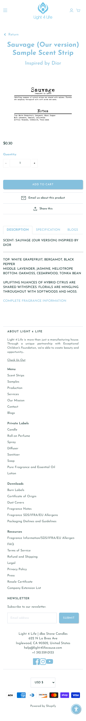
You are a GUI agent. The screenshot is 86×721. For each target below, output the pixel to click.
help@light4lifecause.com (43, 648)
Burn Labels (15, 490)
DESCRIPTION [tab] (18, 230)
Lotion (11, 473)
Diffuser (12, 448)
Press (11, 575)
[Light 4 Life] (43, 10)
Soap (11, 461)
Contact (12, 406)
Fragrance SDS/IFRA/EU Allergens (32, 515)
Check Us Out (16, 360)
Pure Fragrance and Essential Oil (31, 467)
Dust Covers (15, 502)
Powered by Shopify (43, 706)
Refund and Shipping (22, 556)
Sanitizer (13, 454)
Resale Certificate (20, 581)
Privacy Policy (17, 569)
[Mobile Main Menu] (5, 10)
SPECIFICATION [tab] (48, 230)
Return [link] (13, 34)
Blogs (11, 413)
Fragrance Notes (19, 509)
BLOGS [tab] (72, 230)
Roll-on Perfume (18, 436)
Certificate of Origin (21, 496)
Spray (11, 442)
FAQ (10, 544)
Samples (13, 381)
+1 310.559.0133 (43, 652)
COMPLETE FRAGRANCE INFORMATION (34, 301)
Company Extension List (24, 588)
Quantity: (9, 154)
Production (14, 388)
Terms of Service (19, 550)
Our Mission (15, 400)
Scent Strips (15, 375)
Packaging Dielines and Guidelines (31, 521)
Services (13, 394)
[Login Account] (71, 10)
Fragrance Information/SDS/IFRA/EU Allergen (40, 538)
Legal (11, 563)
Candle (12, 429)
